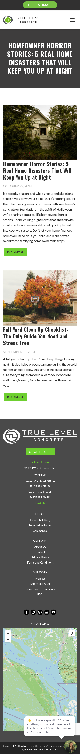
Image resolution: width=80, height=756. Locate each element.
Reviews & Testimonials (40, 589)
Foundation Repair (40, 525)
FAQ (40, 594)
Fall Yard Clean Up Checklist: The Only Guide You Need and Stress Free (35, 335)
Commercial (40, 530)
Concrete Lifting (40, 520)
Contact (40, 552)
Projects (40, 578)
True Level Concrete (40, 462)
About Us (40, 546)
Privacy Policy (40, 557)
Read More (15, 252)
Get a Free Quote (40, 451)
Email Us (40, 503)
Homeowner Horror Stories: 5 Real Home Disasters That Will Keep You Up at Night (37, 170)
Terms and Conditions (40, 562)
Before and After (40, 583)
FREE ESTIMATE (40, 5)
